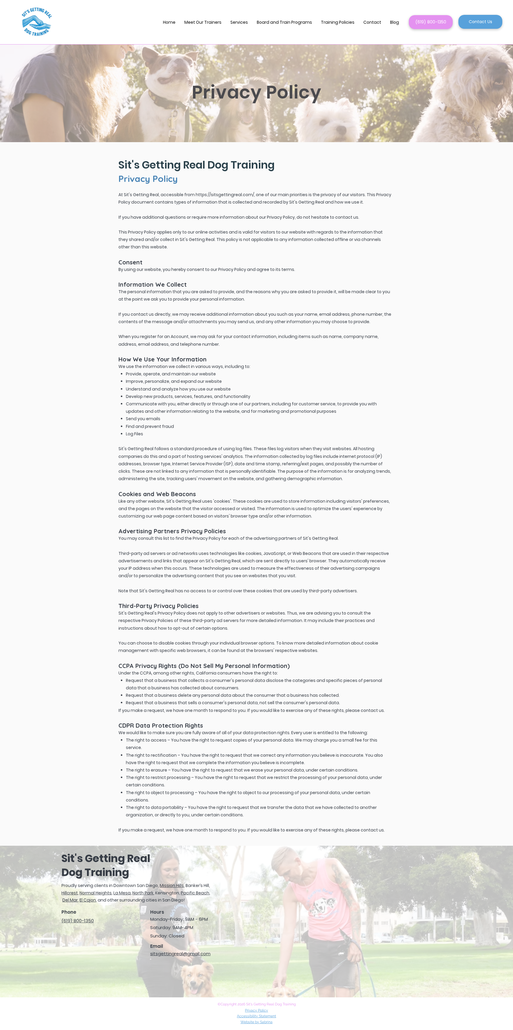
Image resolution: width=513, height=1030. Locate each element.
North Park (142, 893)
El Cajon (88, 900)
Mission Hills (172, 885)
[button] (239, 22)
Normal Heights (96, 893)
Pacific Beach (195, 893)
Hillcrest (69, 893)
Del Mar (70, 900)
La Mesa (122, 893)
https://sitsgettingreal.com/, (225, 195)
